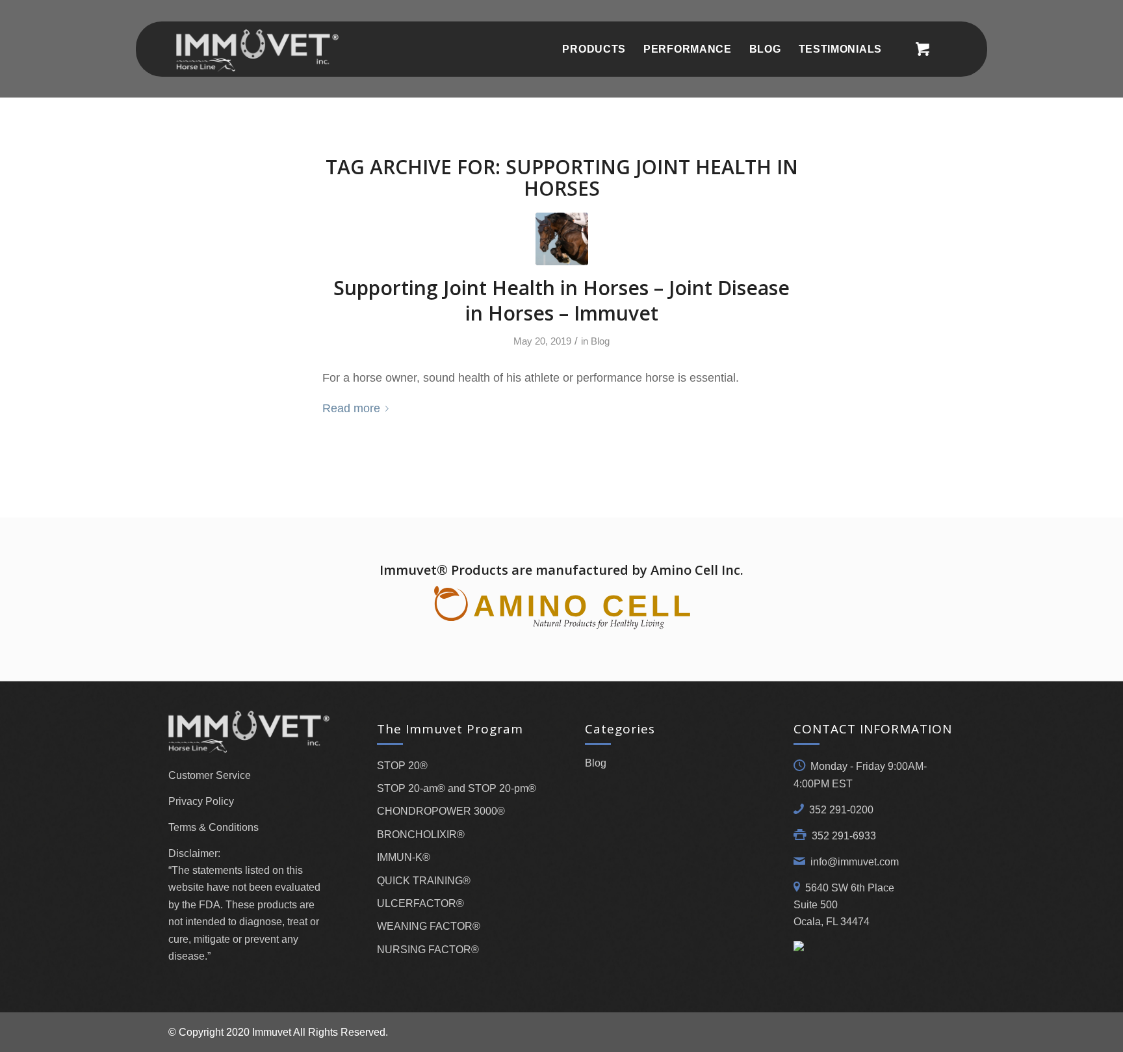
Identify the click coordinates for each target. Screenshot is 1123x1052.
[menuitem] (594, 49)
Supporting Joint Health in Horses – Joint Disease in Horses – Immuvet (561, 300)
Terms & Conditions (213, 827)
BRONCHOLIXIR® (421, 834)
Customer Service (209, 775)
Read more (351, 408)
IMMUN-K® (403, 857)
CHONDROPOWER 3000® (441, 811)
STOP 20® (402, 765)
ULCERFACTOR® (420, 903)
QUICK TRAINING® (424, 880)
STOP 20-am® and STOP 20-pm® (456, 788)
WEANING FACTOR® (428, 926)
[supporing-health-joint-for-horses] (562, 239)
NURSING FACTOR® (428, 949)
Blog (600, 341)
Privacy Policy (201, 801)
